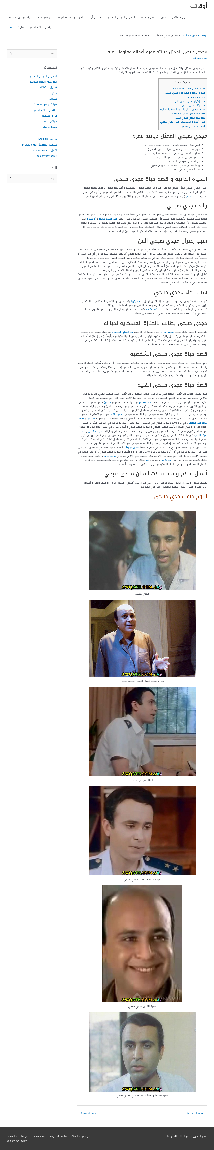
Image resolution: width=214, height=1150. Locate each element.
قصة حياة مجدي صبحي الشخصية (188, 113)
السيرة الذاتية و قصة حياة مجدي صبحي (185, 93)
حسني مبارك (167, 332)
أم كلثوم (91, 218)
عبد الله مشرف (154, 309)
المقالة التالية (86, 1113)
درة (147, 460)
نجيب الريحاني (145, 402)
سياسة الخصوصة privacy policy (39, 144)
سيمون (107, 402)
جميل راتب (116, 414)
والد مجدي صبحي (196, 97)
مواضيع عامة (44, 17)
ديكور (164, 17)
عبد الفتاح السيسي (122, 332)
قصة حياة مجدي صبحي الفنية (190, 118)
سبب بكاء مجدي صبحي (193, 105)
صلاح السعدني (96, 431)
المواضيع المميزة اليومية (70, 17)
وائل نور (91, 418)
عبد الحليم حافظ (108, 218)
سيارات (21, 27)
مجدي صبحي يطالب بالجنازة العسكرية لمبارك (182, 109)
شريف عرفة (110, 456)
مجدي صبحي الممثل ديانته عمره (189, 88)
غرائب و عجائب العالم (41, 27)
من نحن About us (47, 139)
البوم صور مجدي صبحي (193, 126)
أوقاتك (198, 6)
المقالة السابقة (197, 1113)
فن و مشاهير (179, 17)
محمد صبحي (192, 196)
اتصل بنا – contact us (45, 150)
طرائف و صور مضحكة (20, 17)
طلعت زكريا (137, 301)
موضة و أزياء (95, 17)
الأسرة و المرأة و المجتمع (121, 17)
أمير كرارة (166, 460)
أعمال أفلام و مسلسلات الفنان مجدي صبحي (182, 122)
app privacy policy (47, 156)
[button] (11, 27)
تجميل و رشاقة (148, 17)
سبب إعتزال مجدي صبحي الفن (190, 101)
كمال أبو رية (132, 447)
